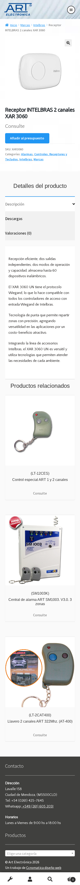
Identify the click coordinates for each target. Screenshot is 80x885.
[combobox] (40, 853)
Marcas (25, 25)
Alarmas (27, 154)
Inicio (13, 25)
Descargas (13, 218)
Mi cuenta (30, 879)
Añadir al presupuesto (27, 138)
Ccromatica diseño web (43, 867)
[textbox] (40, 853)
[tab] (40, 203)
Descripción (14, 204)
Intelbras (39, 25)
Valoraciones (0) (18, 233)
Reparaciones (10, 879)
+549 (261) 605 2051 (38, 806)
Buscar (50, 879)
